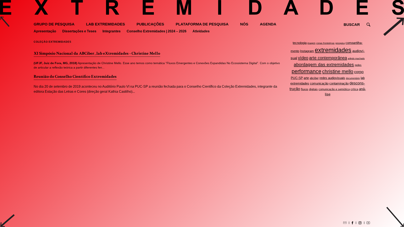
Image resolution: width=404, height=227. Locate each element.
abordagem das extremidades (324, 64)
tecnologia (300, 43)
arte (306, 78)
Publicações (150, 24)
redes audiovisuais (332, 78)
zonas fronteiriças (325, 43)
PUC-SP (297, 78)
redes (358, 65)
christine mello (337, 71)
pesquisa (340, 43)
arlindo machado (356, 58)
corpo (359, 72)
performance (306, 71)
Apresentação (45, 31)
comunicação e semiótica (334, 89)
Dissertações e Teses (79, 31)
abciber (314, 78)
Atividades (201, 31)
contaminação (339, 83)
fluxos (304, 89)
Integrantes (111, 31)
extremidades (333, 49)
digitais (313, 89)
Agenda (268, 24)
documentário (353, 78)
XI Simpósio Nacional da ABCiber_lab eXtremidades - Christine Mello (97, 53)
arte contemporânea (328, 57)
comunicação (319, 83)
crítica (354, 89)
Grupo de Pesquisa (54, 24)
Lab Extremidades (105, 24)
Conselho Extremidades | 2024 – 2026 (156, 31)
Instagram (307, 51)
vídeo (303, 57)
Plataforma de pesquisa (202, 24)
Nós (244, 24)
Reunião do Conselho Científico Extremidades (75, 76)
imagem (311, 43)
